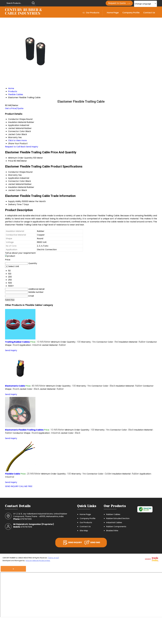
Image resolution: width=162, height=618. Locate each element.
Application (13, 178)
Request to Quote (117, 3)
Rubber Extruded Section (117, 518)
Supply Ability (14, 201)
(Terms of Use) (53, 558)
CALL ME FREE (25, 486)
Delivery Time (15, 204)
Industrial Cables (114, 522)
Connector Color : (107, 341)
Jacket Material (16, 184)
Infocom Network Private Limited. (38, 560)
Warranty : (88, 341)
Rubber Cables (113, 514)
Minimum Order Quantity (20, 157)
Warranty (13, 175)
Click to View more (17, 140)
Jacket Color (14, 190)
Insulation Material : (132, 341)
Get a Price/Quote (14, 108)
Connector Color (16, 181)
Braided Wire (112, 530)
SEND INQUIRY (12, 486)
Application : (30, 345)
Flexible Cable (12, 473)
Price (10, 160)
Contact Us (149, 12)
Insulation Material (17, 187)
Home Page (113, 12)
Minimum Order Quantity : (66, 341)
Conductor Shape (17, 172)
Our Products (92, 12)
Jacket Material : (54, 345)
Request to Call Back (15, 146)
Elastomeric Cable (15, 385)
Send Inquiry (32, 146)
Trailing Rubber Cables (17, 341)
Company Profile (130, 12)
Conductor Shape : (25, 433)
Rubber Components (116, 526)
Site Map (84, 530)
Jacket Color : (29, 389)
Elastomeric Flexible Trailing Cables (24, 429)
